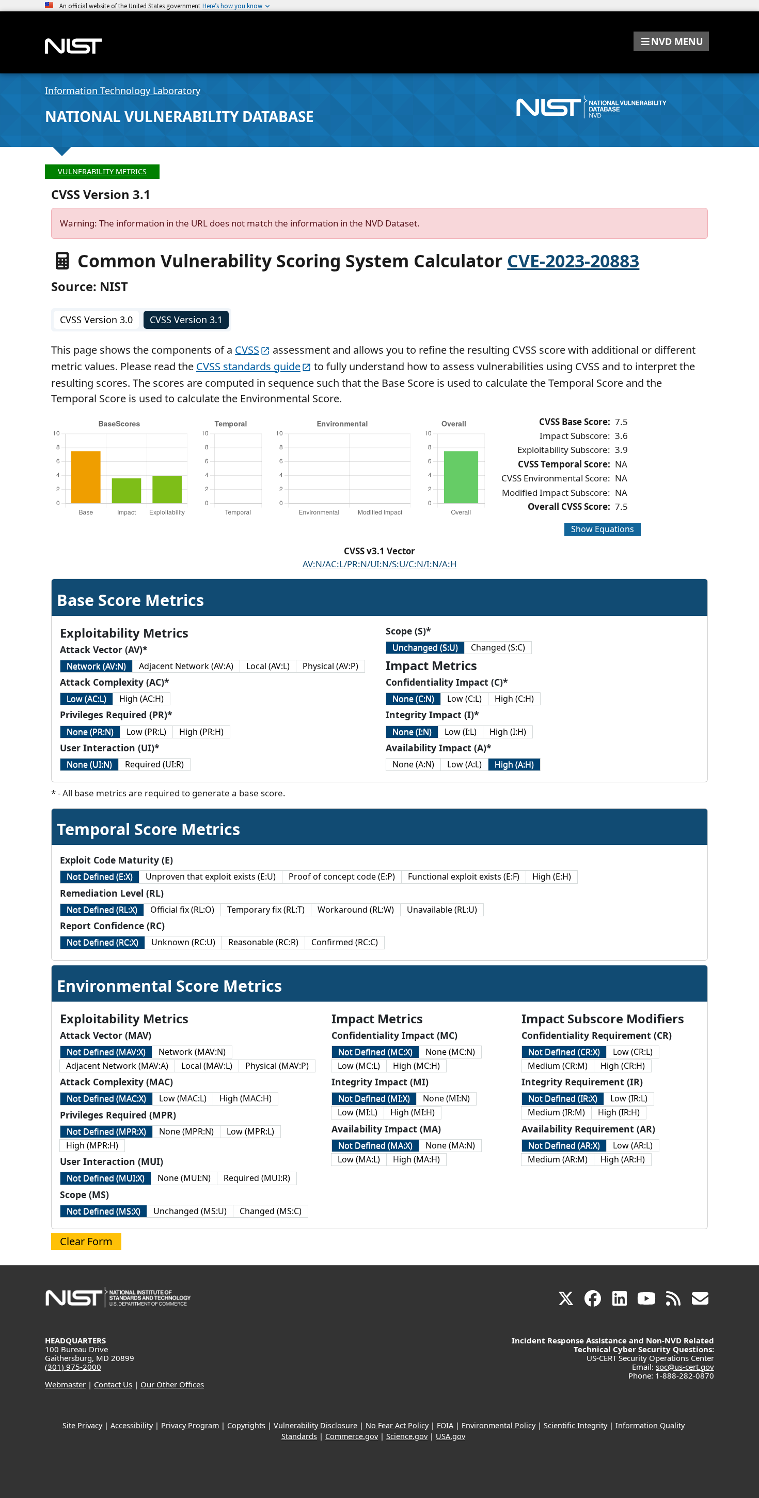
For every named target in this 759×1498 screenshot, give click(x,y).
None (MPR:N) (186, 1131)
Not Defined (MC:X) (375, 1051)
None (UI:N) (89, 764)
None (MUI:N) (184, 1178)
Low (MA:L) (359, 1159)
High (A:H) (514, 764)
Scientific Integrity (575, 1425)
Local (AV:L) (268, 666)
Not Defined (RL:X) (102, 909)
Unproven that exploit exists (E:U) (211, 876)
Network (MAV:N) (192, 1051)
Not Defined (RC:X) (102, 942)
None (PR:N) (90, 731)
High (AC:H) (141, 698)
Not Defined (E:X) (100, 876)
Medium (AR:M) (558, 1159)
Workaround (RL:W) (356, 909)
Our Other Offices (172, 1384)
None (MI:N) (446, 1098)
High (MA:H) (416, 1159)
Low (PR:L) (146, 731)
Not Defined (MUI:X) (106, 1178)
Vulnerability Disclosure (315, 1425)
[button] (671, 41)
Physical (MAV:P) (277, 1065)
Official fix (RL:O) (182, 909)
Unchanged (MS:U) (190, 1211)
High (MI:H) (412, 1112)
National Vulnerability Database (179, 116)
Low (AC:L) (86, 698)
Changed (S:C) (498, 647)
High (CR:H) (622, 1065)
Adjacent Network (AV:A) (186, 666)
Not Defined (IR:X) (562, 1098)
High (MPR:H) (92, 1145)
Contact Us (113, 1384)
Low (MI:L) (357, 1112)
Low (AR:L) (633, 1145)
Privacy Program (190, 1425)
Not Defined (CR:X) (564, 1051)
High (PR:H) (201, 731)
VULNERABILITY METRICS (102, 171)
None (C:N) (413, 698)
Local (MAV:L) (206, 1065)
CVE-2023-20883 (573, 261)
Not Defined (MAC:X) (106, 1098)
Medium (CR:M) (558, 1065)
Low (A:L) (464, 764)
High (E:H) (551, 876)
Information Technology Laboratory (122, 90)
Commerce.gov (351, 1436)
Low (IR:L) (628, 1098)
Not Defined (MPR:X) (106, 1131)
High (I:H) (507, 731)
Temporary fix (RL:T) (266, 909)
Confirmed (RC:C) (344, 942)
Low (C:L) (464, 698)
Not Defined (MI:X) (374, 1098)
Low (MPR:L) (250, 1131)
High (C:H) (514, 698)
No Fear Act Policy (397, 1425)
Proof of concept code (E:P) (342, 876)
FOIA (445, 1425)
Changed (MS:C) (271, 1211)
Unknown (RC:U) (183, 942)
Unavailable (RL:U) (442, 909)
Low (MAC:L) (183, 1098)
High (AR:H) (622, 1159)
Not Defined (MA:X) (375, 1145)
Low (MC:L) (359, 1065)
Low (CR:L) (633, 1051)
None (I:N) (412, 731)
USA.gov (450, 1436)
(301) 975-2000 (73, 1366)
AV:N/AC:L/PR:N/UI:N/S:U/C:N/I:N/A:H (380, 564)
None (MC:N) (450, 1051)
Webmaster (65, 1384)
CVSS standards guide (248, 366)
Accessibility (131, 1425)
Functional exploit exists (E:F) (463, 876)
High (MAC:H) (245, 1098)
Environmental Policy (498, 1425)
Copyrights (246, 1425)
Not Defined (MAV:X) (106, 1051)
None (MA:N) (450, 1145)
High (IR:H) (619, 1112)
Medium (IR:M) (556, 1112)
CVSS (247, 350)
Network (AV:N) (96, 666)
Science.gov (407, 1436)
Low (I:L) (461, 731)
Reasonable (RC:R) (263, 942)
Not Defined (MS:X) (103, 1211)
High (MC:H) (416, 1065)
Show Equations (602, 529)
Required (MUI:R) (257, 1178)
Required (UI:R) (154, 764)
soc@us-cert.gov (685, 1366)
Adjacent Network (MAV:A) (117, 1065)
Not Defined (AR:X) (564, 1145)
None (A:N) (413, 764)
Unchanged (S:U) (425, 647)
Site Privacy (82, 1425)
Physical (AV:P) (330, 666)
